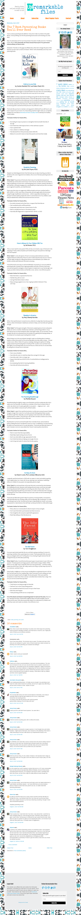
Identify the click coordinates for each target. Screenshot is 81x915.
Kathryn (12, 661)
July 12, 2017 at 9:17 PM (16, 687)
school (68, 103)
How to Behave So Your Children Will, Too (30, 243)
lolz (57, 97)
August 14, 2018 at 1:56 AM (17, 841)
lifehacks (72, 95)
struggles (58, 106)
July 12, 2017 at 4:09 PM (16, 656)
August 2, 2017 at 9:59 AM (16, 806)
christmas (62, 88)
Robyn (11, 651)
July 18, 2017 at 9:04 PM (16, 775)
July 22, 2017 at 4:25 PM (16, 789)
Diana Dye (12, 794)
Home (12, 18)
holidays (58, 95)
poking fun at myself (67, 102)
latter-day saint (65, 95)
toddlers (66, 106)
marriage (61, 97)
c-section (72, 86)
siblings (63, 105)
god (73, 92)
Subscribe (35, 18)
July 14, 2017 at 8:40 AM (16, 712)
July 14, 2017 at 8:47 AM (16, 748)
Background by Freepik (23, 902)
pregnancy (63, 103)
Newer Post (10, 848)
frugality (64, 92)
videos (71, 106)
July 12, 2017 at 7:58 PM (16, 675)
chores (58, 88)
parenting (16, 619)
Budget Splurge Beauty (16, 766)
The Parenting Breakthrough (29, 397)
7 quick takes (62, 84)
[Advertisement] (30, 862)
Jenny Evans (13, 708)
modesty (58, 100)
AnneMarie (13, 626)
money (61, 100)
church (67, 88)
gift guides (68, 92)
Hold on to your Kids (29, 84)
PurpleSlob (13, 692)
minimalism (64, 98)
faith (60, 92)
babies (70, 84)
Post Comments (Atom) (20, 850)
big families (62, 86)
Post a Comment (13, 844)
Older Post (49, 848)
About (23, 18)
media (12, 619)
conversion (71, 88)
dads (67, 90)
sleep (68, 105)
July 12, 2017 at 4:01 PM (16, 646)
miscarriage (71, 98)
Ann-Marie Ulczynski (15, 680)
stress (72, 105)
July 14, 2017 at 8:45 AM (16, 734)
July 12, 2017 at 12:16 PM (16, 634)
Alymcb (12, 827)
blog (68, 86)
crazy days (60, 90)
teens (62, 106)
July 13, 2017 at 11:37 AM (16, 703)
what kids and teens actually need (29, 112)
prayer (57, 103)
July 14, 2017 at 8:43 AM (16, 722)
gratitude (58, 93)
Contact (68, 18)
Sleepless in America (29, 315)
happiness (71, 93)
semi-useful (21, 619)
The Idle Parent (29, 547)
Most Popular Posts (52, 18)
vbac (69, 106)
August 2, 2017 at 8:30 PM (16, 822)
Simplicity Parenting (30, 167)
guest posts (65, 93)
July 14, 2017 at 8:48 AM (16, 761)
